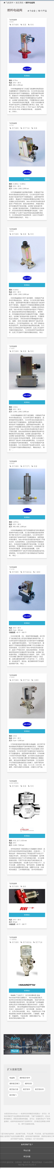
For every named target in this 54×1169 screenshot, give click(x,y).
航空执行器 (14, 1089)
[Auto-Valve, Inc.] (27, 907)
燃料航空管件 (25, 1078)
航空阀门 (13, 1095)
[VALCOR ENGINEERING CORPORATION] (27, 68)
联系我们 (27, 76)
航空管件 (26, 1089)
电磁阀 (12, 1078)
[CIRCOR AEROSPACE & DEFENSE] (27, 828)
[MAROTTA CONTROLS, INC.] (27, 984)
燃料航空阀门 (15, 1084)
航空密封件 (39, 1089)
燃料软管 (28, 1084)
